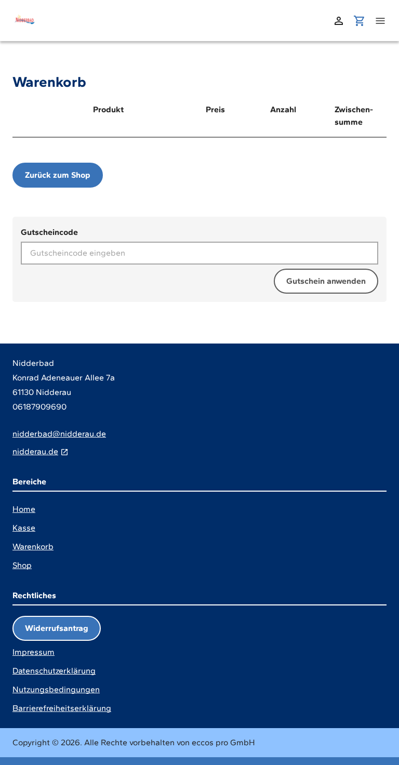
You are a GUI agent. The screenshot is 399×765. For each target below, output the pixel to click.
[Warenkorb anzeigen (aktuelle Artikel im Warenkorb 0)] (359, 21)
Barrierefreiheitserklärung (61, 708)
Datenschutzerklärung (54, 671)
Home (23, 509)
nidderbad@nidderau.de (59, 434)
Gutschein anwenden (326, 281)
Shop (22, 565)
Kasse (23, 528)
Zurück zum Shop (57, 175)
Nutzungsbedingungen (56, 689)
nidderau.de (35, 451)
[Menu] (380, 21)
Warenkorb (33, 546)
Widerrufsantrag (56, 628)
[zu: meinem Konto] (338, 21)
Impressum (33, 652)
